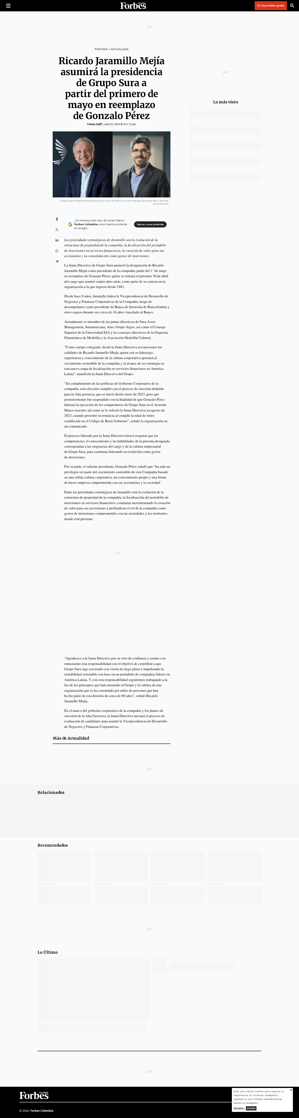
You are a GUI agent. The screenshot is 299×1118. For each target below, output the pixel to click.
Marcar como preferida (150, 224)
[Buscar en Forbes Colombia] (292, 6)
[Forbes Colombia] (133, 5)
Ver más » (239, 1108)
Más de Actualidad (71, 738)
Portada (101, 49)
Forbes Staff (94, 124)
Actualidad (120, 49)
